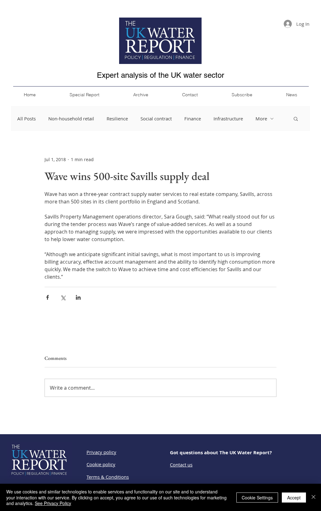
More (261, 118)
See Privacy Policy (53, 503)
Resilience (117, 118)
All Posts (26, 118)
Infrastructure (228, 118)
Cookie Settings (257, 497)
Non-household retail (71, 118)
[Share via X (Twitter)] (63, 297)
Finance (192, 118)
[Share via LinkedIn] (78, 297)
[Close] (313, 497)
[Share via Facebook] (47, 297)
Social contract (156, 118)
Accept (294, 497)
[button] (296, 118)
